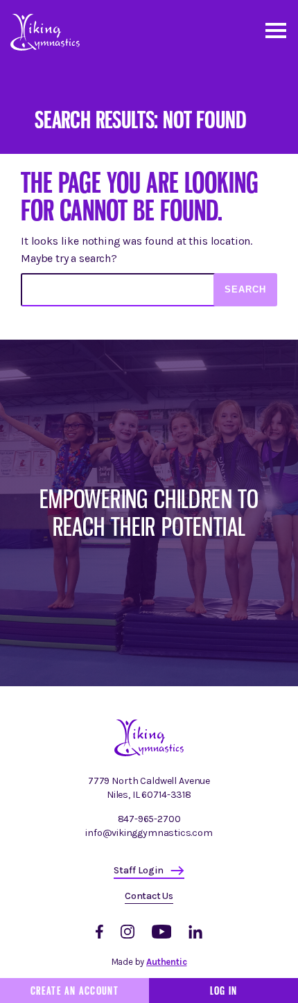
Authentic (166, 962)
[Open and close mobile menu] (275, 29)
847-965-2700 (149, 819)
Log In (224, 990)
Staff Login (139, 870)
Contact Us (149, 896)
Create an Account (74, 990)
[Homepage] (149, 753)
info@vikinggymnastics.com (149, 833)
